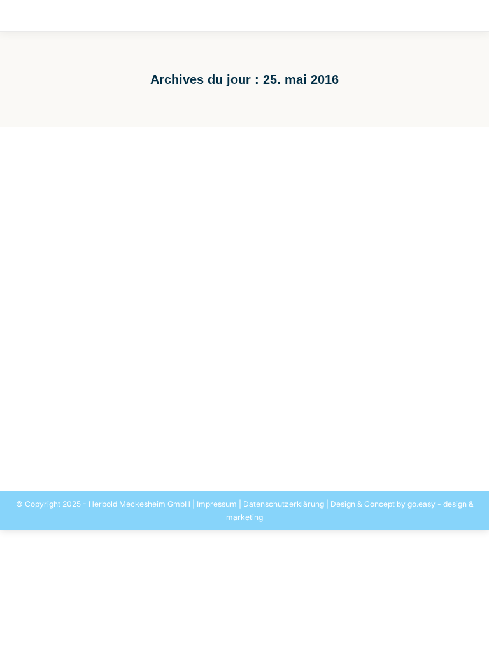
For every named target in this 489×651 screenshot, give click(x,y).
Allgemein (59, 419)
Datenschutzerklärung (283, 504)
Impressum (217, 504)
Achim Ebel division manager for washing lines (174, 398)
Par (149, 419)
